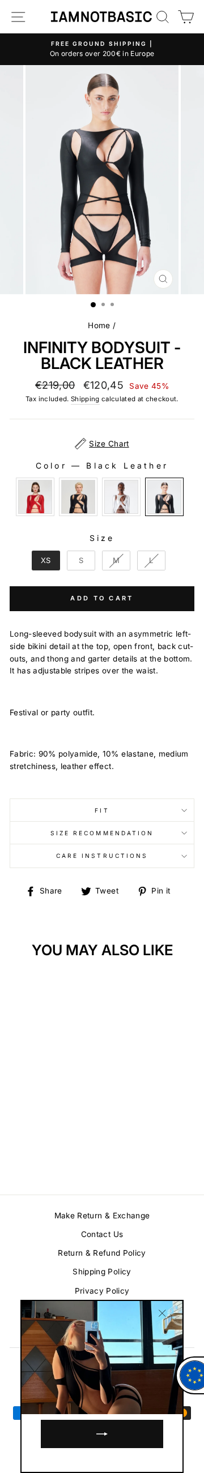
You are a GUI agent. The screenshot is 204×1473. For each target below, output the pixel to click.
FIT (102, 810)
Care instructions (102, 855)
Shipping (85, 399)
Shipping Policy (102, 1271)
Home (99, 325)
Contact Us (102, 1234)
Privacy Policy (102, 1290)
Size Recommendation (102, 833)
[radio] (35, 497)
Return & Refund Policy (102, 1252)
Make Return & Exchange (102, 1215)
